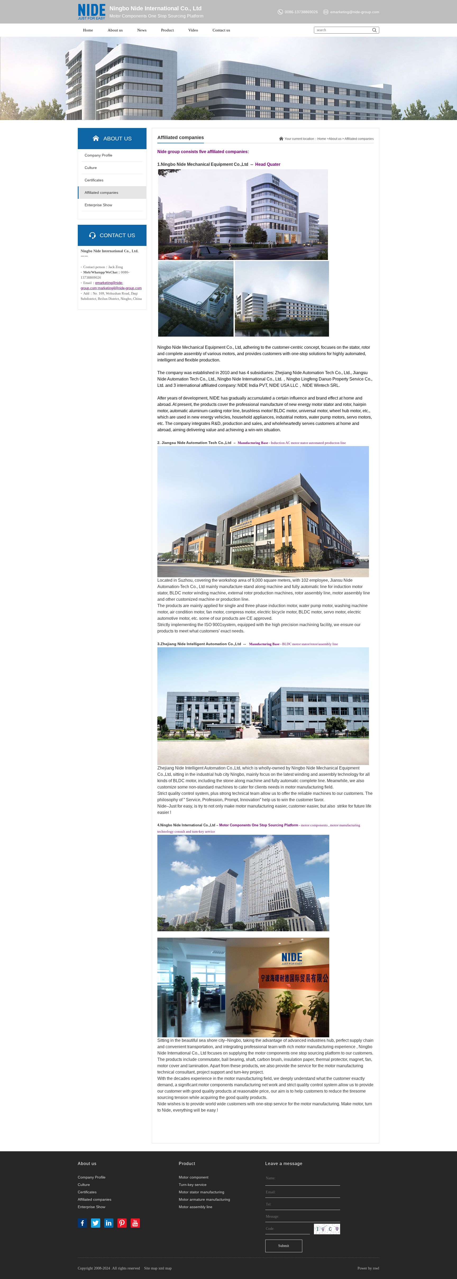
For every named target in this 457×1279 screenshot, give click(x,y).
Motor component (193, 1177)
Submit (283, 1246)
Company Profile (98, 155)
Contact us (221, 30)
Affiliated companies (101, 192)
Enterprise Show (98, 205)
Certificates (94, 180)
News (142, 30)
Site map (150, 1268)
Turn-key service (193, 1184)
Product (167, 30)
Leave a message (284, 1163)
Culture (91, 168)
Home (88, 30)
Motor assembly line (195, 1207)
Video (193, 30)
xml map (165, 1268)
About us (115, 30)
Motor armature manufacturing (204, 1199)
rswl (376, 1268)
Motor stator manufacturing (201, 1192)
